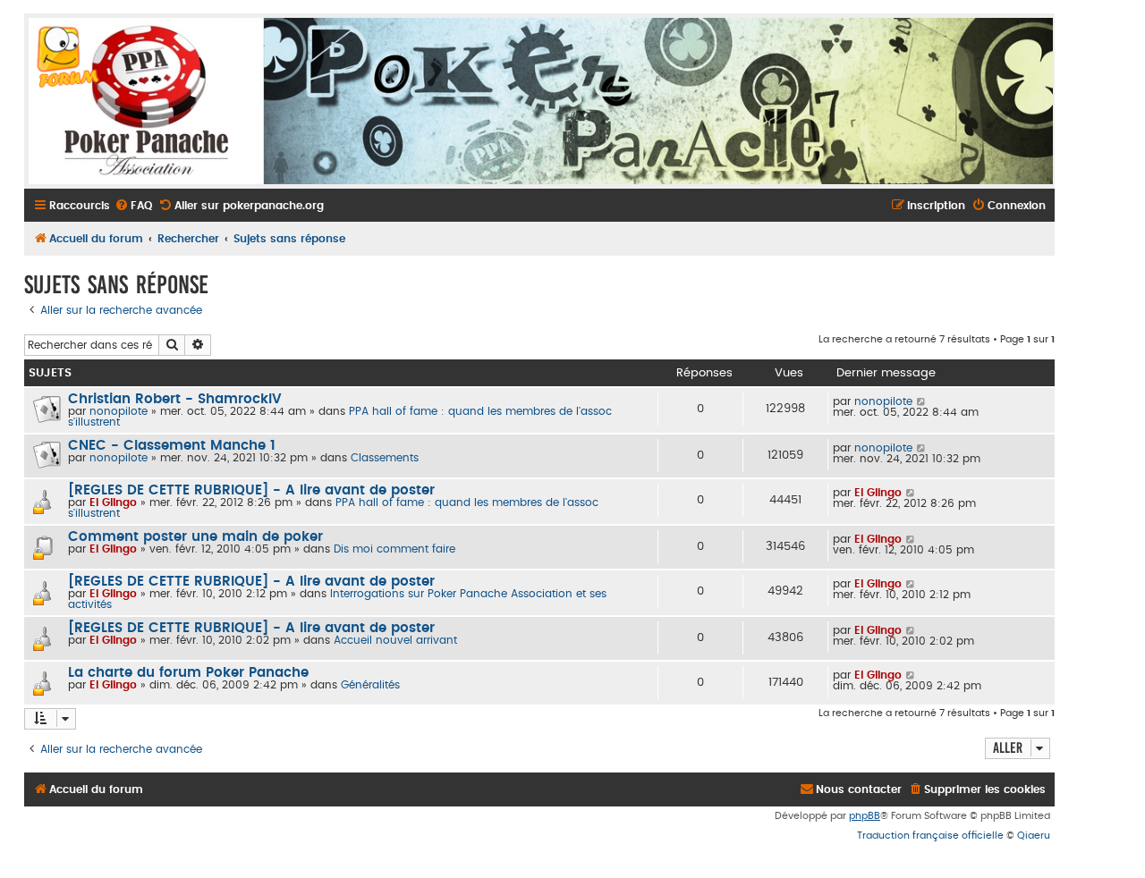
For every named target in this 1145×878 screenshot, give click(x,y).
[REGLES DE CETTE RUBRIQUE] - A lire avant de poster (251, 490)
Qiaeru (1033, 835)
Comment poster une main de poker (195, 537)
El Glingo (113, 502)
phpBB (864, 816)
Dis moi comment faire (394, 549)
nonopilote (118, 411)
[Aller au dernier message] (922, 401)
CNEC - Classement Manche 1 (172, 445)
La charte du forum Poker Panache (188, 673)
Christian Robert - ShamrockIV (175, 399)
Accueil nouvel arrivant (395, 640)
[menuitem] (133, 206)
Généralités (370, 685)
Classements (385, 457)
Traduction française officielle (930, 835)
